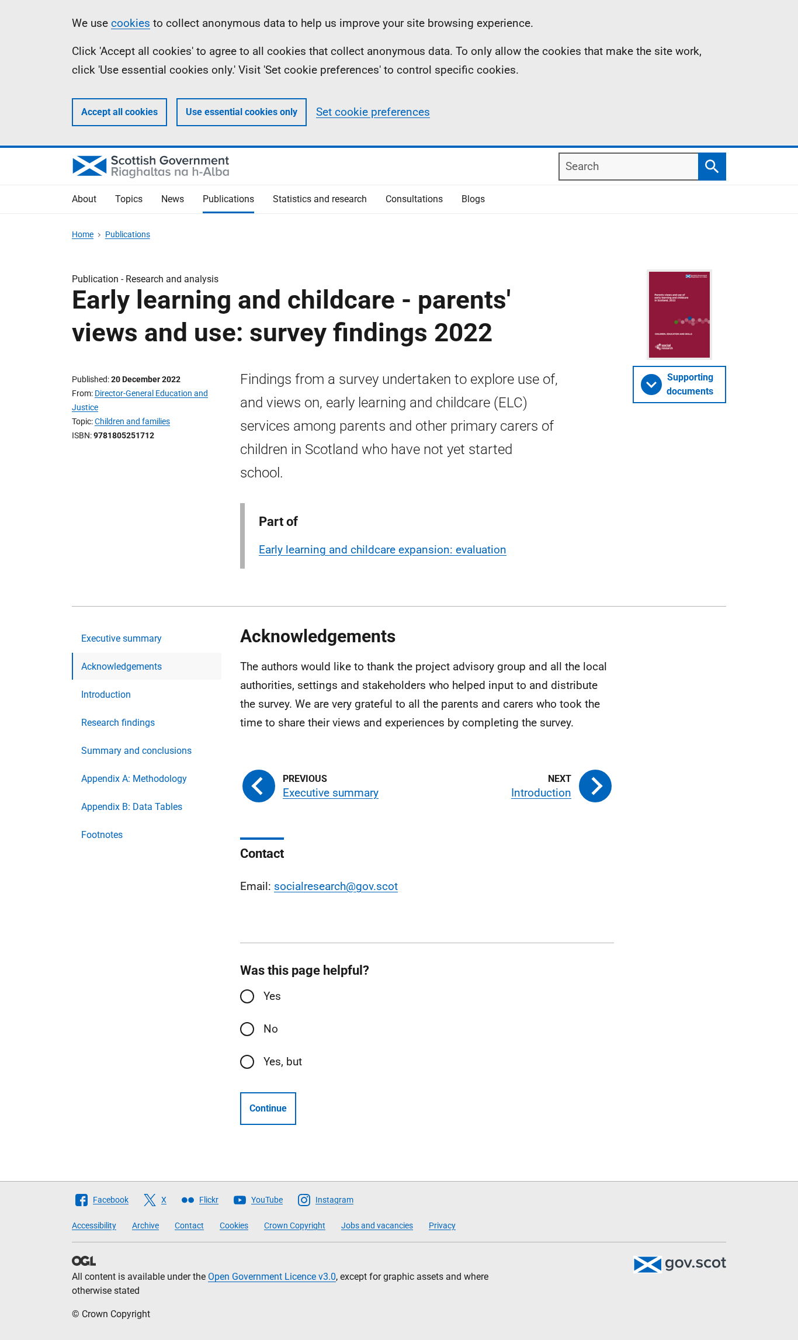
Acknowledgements (121, 666)
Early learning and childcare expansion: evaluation (382, 549)
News (172, 199)
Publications (228, 199)
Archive (145, 1225)
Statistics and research (320, 199)
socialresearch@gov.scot (336, 886)
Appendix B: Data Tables (131, 806)
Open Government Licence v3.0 (272, 1276)
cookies (130, 23)
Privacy (442, 1225)
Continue (268, 1108)
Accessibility (94, 1225)
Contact (189, 1225)
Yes (272, 996)
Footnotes (102, 834)
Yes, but (282, 1061)
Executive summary (121, 638)
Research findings (118, 722)
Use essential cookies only (241, 111)
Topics (129, 199)
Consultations (414, 199)
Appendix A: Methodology (134, 778)
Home (82, 234)
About (84, 199)
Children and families (132, 421)
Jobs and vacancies (377, 1225)
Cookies (234, 1225)
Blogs (473, 199)
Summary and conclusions (136, 750)
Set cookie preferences (373, 112)
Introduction (106, 694)
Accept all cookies (119, 111)
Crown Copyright (294, 1225)
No (270, 1029)
